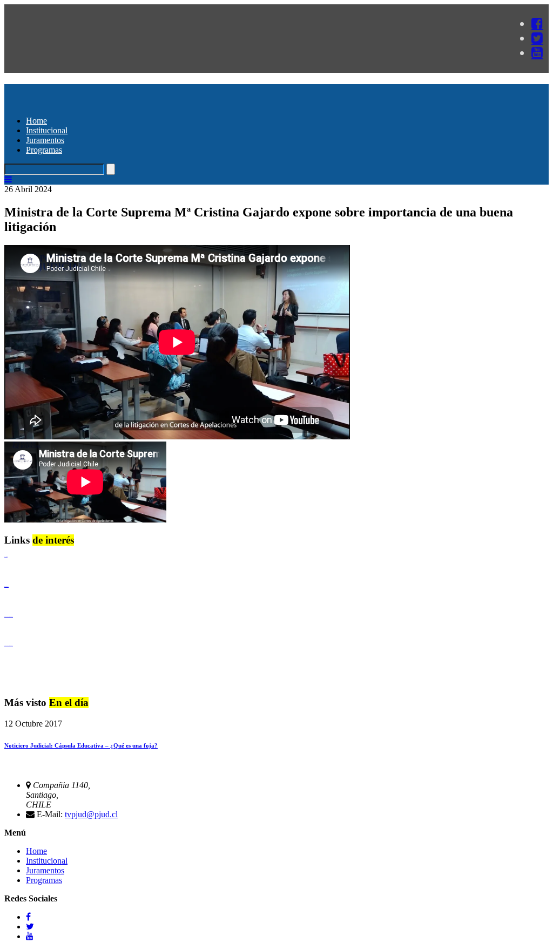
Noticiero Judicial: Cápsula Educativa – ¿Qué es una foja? (81, 745)
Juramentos (45, 140)
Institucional (47, 130)
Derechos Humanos (6, 586)
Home (36, 120)
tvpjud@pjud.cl (91, 814)
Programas (44, 149)
